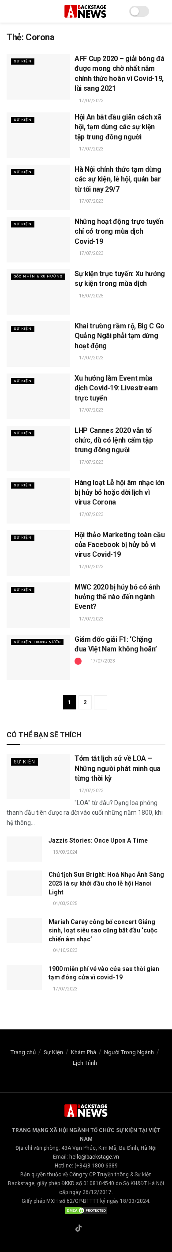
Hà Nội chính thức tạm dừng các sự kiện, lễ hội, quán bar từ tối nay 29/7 (118, 179)
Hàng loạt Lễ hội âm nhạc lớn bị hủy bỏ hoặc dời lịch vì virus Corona (120, 492)
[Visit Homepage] (86, 11)
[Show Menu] (10, 11)
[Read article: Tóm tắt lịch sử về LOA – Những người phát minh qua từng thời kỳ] (38, 776)
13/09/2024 (65, 852)
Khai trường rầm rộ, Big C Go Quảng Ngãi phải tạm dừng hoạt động (120, 336)
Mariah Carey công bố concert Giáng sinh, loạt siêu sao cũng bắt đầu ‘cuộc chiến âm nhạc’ (103, 930)
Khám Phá (83, 1052)
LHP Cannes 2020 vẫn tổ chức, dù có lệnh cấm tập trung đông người (114, 440)
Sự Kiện (23, 61)
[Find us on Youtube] (99, 1229)
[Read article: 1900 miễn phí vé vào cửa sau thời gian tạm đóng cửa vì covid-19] (24, 977)
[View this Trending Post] (78, 661)
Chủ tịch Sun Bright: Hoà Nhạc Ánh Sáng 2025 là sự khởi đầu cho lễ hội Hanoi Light (106, 883)
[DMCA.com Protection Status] (86, 1210)
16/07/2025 (91, 295)
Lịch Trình (85, 1062)
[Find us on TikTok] (78, 1229)
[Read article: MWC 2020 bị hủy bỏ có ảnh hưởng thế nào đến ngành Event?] (38, 605)
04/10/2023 (65, 950)
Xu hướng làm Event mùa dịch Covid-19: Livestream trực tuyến (116, 388)
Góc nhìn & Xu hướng (38, 276)
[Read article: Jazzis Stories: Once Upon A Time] (24, 849)
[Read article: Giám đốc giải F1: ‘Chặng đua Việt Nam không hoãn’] (38, 657)
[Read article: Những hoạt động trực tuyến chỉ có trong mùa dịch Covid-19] (38, 239)
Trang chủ (23, 1052)
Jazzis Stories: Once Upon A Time (98, 840)
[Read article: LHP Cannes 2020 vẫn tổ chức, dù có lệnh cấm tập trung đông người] (38, 448)
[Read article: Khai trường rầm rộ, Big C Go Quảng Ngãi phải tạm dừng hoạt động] (38, 344)
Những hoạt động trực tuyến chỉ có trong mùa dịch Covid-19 (119, 231)
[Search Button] (161, 11)
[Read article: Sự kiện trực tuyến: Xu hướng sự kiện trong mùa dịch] (38, 292)
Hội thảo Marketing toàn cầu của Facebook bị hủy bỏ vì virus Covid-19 (120, 545)
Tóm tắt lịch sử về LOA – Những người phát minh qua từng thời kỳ (118, 768)
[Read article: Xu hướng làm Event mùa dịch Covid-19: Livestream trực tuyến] (38, 396)
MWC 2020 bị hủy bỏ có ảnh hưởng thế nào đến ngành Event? (117, 597)
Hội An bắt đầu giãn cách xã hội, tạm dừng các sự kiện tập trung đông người (118, 127)
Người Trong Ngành (129, 1052)
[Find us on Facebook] (68, 1229)
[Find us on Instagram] (89, 1229)
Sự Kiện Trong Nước (37, 642)
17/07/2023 (91, 100)
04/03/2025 (65, 903)
